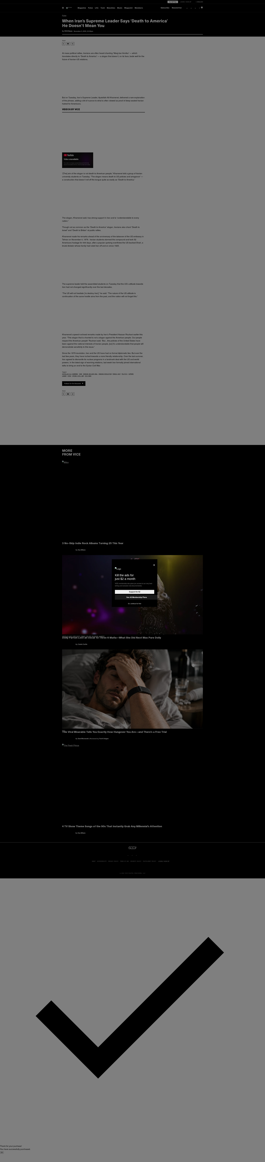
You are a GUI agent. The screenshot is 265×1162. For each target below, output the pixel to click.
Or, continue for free (134, 603)
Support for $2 (134, 592)
